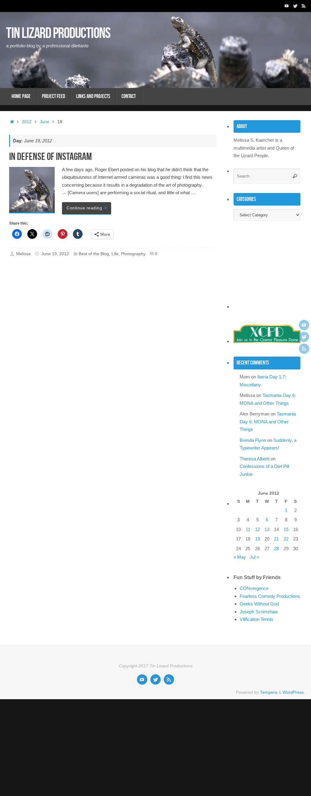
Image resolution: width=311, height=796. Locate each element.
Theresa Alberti (254, 458)
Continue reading (84, 208)
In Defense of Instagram (50, 156)
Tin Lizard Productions (58, 32)
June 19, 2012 (55, 254)
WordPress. (293, 692)
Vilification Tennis (256, 619)
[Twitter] (295, 6)
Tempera (268, 692)
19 (257, 538)
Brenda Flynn (253, 440)
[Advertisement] (271, 270)
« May (240, 557)
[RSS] (303, 6)
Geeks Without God (259, 603)
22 (286, 538)
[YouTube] (286, 6)
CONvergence (254, 588)
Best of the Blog (94, 254)
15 (286, 529)
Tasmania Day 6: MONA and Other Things (268, 421)
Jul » (254, 557)
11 (248, 529)
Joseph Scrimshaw (259, 611)
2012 (27, 122)
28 (276, 548)
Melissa (23, 254)
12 (257, 529)
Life (114, 254)
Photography (133, 254)
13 (267, 529)
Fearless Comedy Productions (270, 596)
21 (276, 538)
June (44, 122)
